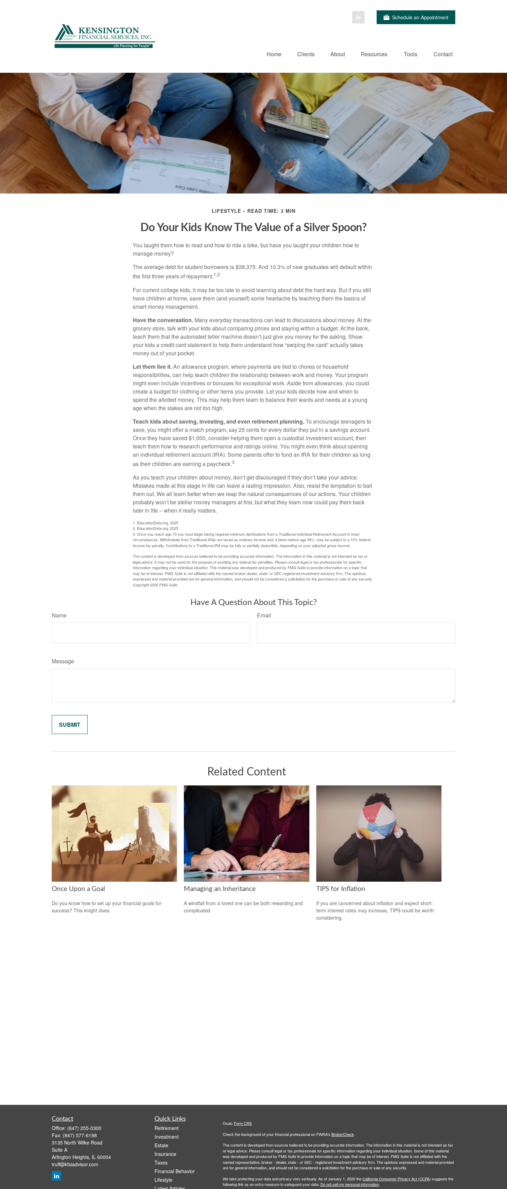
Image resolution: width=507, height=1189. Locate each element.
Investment (167, 1136)
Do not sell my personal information (349, 1184)
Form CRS (243, 1123)
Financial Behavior (175, 1171)
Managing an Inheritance (220, 889)
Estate (161, 1145)
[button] (274, 54)
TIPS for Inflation (340, 889)
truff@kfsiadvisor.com (75, 1164)
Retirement (167, 1127)
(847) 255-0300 (84, 1127)
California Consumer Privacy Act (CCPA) (396, 1178)
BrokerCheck (342, 1134)
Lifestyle (163, 1179)
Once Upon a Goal (78, 889)
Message (63, 661)
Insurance (165, 1153)
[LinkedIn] (358, 17)
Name (59, 615)
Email (264, 615)
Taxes (161, 1162)
